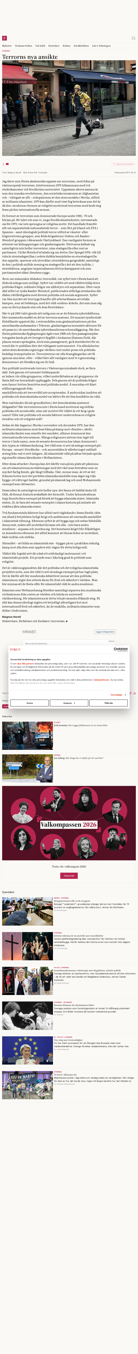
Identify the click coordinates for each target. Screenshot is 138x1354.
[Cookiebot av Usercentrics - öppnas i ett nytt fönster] (116, 649)
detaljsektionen (101, 680)
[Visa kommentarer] (7, 164)
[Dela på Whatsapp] (135, 693)
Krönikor (53, 45)
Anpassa (67, 703)
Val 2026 (40, 45)
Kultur (66, 45)
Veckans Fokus (23, 45)
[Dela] (3, 164)
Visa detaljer (116, 695)
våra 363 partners (25, 663)
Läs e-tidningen (101, 45)
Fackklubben (81, 45)
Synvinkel (6, 51)
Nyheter (7, 45)
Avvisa (30, 703)
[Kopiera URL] (130, 693)
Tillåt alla (108, 703)
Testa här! (69, 875)
